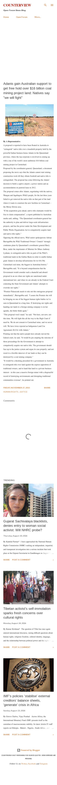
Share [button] (47, 387)
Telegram (43, 763)
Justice (23, 392)
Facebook (32, 763)
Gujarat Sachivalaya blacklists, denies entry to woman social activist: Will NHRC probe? (25, 525)
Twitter (24, 763)
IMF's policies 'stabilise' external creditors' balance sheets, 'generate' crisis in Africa (26, 700)
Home (6, 17)
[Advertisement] (28, 50)
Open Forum (21, 17)
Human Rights (11, 392)
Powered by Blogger (30, 750)
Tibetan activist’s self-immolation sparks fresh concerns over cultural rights (26, 613)
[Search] (45, 5)
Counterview (17, 5)
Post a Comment (21, 560)
